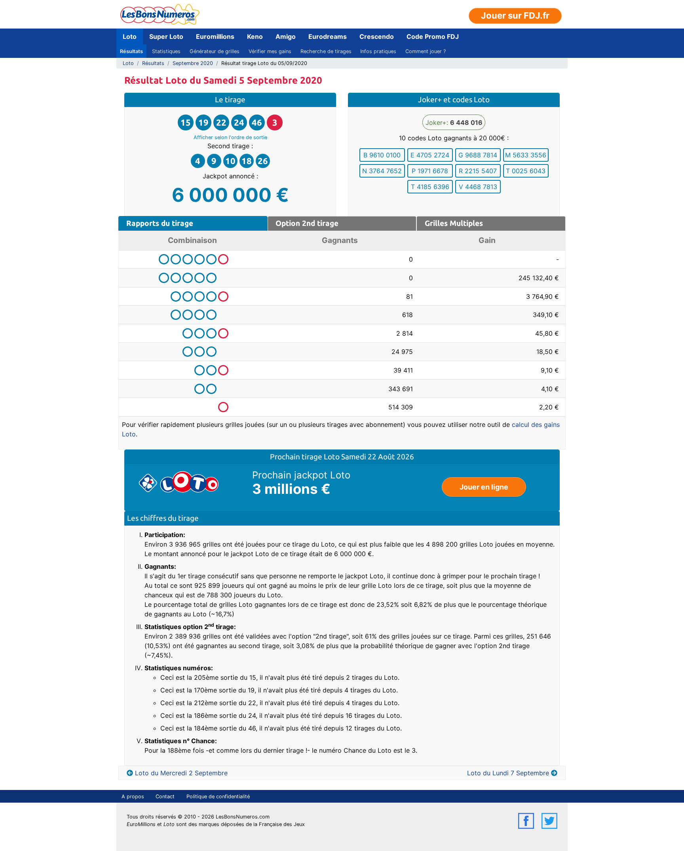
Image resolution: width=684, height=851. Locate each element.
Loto (130, 36)
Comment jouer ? (425, 51)
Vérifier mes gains (270, 51)
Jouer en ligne (484, 487)
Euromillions (215, 36)
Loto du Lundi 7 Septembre (508, 773)
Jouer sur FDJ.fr (515, 15)
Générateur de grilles (214, 51)
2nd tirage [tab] (307, 223)
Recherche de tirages (326, 51)
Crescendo (376, 36)
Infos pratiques (378, 51)
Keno (255, 36)
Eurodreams (327, 36)
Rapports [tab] (159, 223)
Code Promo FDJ (433, 36)
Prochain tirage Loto (305, 456)
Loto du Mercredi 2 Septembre (181, 773)
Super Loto (166, 36)
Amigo (286, 36)
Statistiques (166, 51)
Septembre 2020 (193, 63)
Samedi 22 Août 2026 (377, 456)
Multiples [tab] (454, 223)
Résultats (131, 51)
